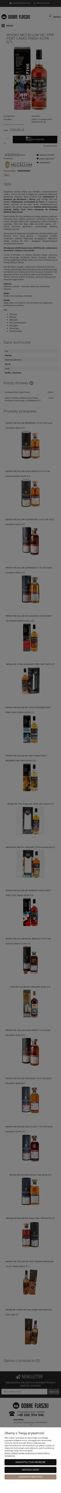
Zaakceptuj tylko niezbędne (30, 1462)
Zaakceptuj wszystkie (30, 1477)
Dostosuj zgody (30, 1470)
